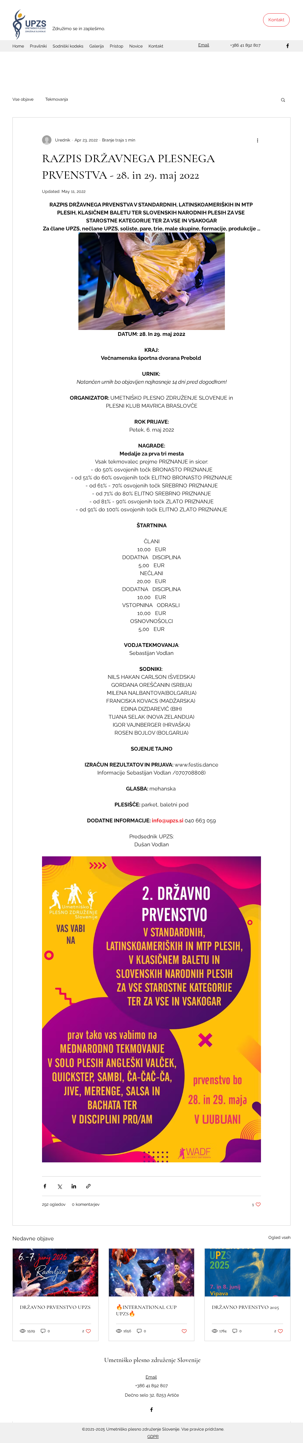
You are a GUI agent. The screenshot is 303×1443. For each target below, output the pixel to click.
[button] (283, 99)
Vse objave (22, 99)
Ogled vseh (279, 1237)
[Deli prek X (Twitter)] (59, 1186)
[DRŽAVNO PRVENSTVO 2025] (247, 1272)
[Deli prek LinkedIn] (74, 1186)
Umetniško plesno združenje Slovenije (152, 1360)
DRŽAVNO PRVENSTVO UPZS (55, 1307)
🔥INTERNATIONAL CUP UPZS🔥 (146, 1310)
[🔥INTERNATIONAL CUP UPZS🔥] (151, 1272)
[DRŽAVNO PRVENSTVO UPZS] (55, 1272)
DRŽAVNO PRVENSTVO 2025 (245, 1307)
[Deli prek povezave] (88, 1186)
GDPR (153, 1436)
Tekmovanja (56, 99)
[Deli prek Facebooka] (45, 1186)
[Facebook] (288, 46)
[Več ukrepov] (257, 140)
